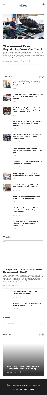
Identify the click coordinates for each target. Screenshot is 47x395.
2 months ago (14, 285)
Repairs (6, 43)
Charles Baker (7, 61)
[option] (23, 154)
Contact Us (17, 389)
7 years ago (15, 61)
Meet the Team (30, 389)
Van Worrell (6, 285)
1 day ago (9, 372)
